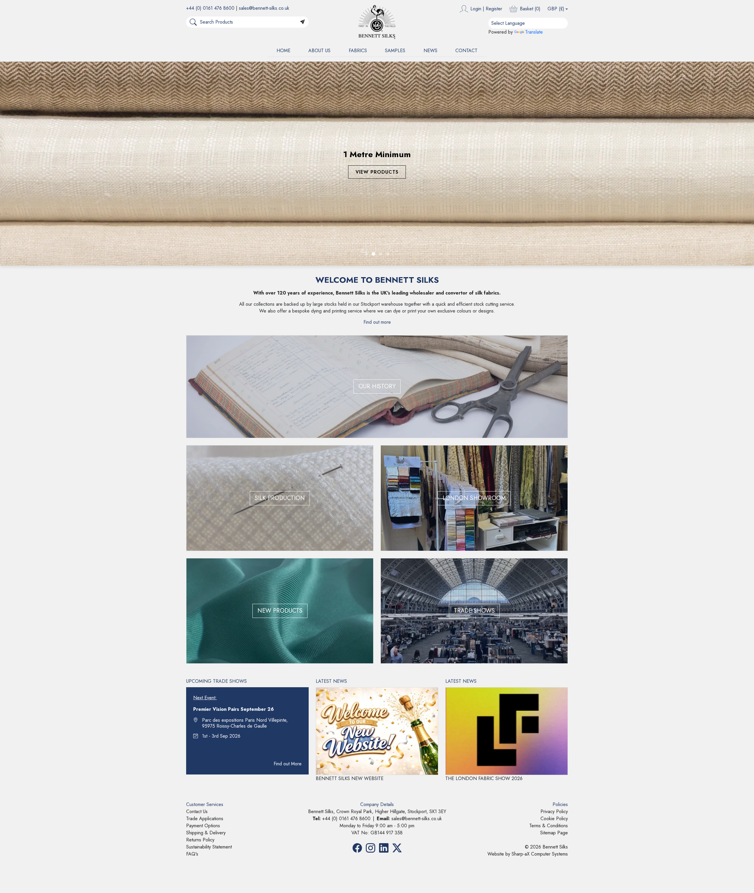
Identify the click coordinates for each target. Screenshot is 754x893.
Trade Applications (204, 614)
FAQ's (192, 649)
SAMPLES (395, 50)
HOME (283, 50)
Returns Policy (200, 635)
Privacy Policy (554, 607)
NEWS (430, 50)
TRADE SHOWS (474, 406)
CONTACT (466, 50)
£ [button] (556, 8)
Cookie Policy (554, 614)
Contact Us (197, 607)
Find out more (377, 117)
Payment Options (203, 621)
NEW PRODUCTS (279, 406)
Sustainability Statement (209, 642)
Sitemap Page (554, 628)
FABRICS (358, 50)
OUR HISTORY (377, 182)
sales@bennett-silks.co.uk (264, 8)
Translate (534, 32)
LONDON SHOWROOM (474, 293)
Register (494, 8)
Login (475, 8)
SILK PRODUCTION (280, 293)
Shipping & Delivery (206, 628)
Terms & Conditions (548, 621)
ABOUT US (319, 50)
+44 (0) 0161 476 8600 (210, 8)
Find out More (288, 559)
